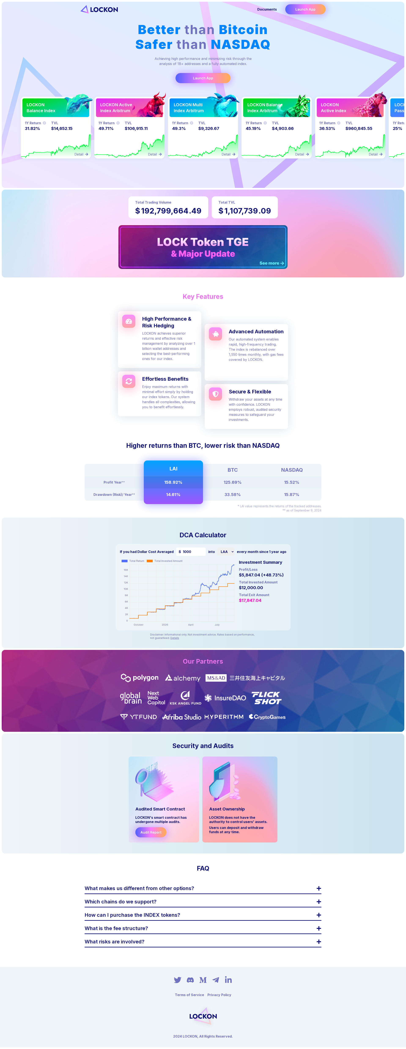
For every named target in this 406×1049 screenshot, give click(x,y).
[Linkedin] (228, 980)
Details (174, 638)
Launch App (305, 9)
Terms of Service (189, 995)
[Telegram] (215, 980)
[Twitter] (177, 980)
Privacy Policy (219, 995)
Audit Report (150, 832)
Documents (267, 9)
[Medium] (203, 980)
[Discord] (190, 980)
